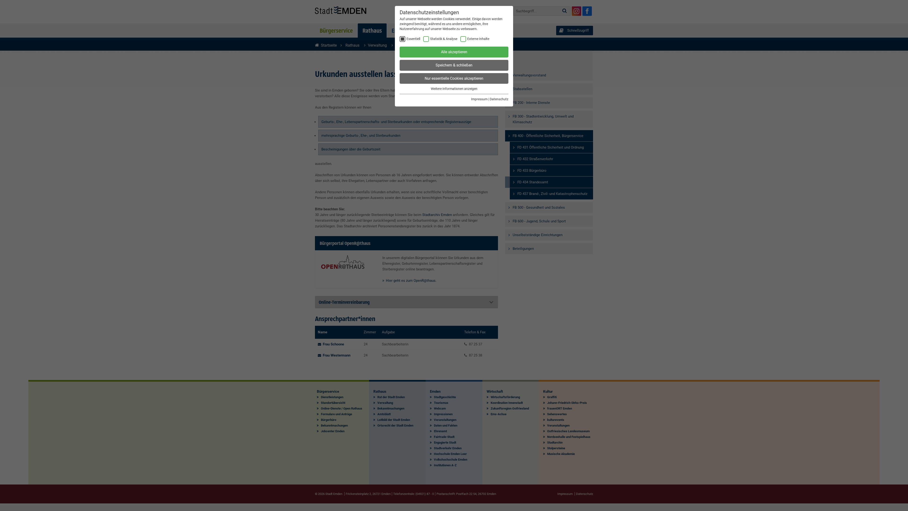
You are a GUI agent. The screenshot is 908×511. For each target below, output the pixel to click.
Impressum (479, 99)
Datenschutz (499, 99)
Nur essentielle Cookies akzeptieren (454, 78)
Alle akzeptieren (454, 52)
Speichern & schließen (454, 65)
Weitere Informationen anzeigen (454, 89)
